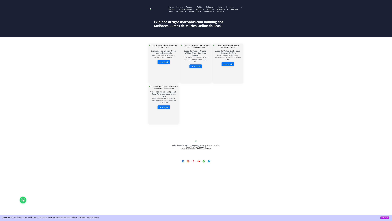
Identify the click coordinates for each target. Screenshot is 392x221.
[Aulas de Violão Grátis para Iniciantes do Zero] (228, 47)
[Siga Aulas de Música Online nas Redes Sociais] (164, 47)
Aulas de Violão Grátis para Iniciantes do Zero (227, 52)
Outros (219, 11)
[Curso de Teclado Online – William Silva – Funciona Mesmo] (196, 47)
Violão (199, 7)
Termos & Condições (204, 149)
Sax (170, 11)
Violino (210, 9)
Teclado (189, 7)
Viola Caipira (194, 11)
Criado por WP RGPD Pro (93, 217)
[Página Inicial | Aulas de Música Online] (150, 9)
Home (171, 7)
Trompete (180, 11)
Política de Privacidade (188, 149)
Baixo (220, 7)
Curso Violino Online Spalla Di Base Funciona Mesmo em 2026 (163, 94)
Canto (178, 7)
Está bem (385, 218)
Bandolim (230, 7)
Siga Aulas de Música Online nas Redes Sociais (163, 52)
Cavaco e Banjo (185, 9)
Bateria (172, 9)
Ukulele (199, 9)
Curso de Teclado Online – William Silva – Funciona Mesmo (196, 53)
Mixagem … (221, 9)
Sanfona (234, 9)
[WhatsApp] (23, 200)
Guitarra (209, 7)
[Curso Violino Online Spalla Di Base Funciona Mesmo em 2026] (164, 88)
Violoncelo (208, 11)
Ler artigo (163, 62)
